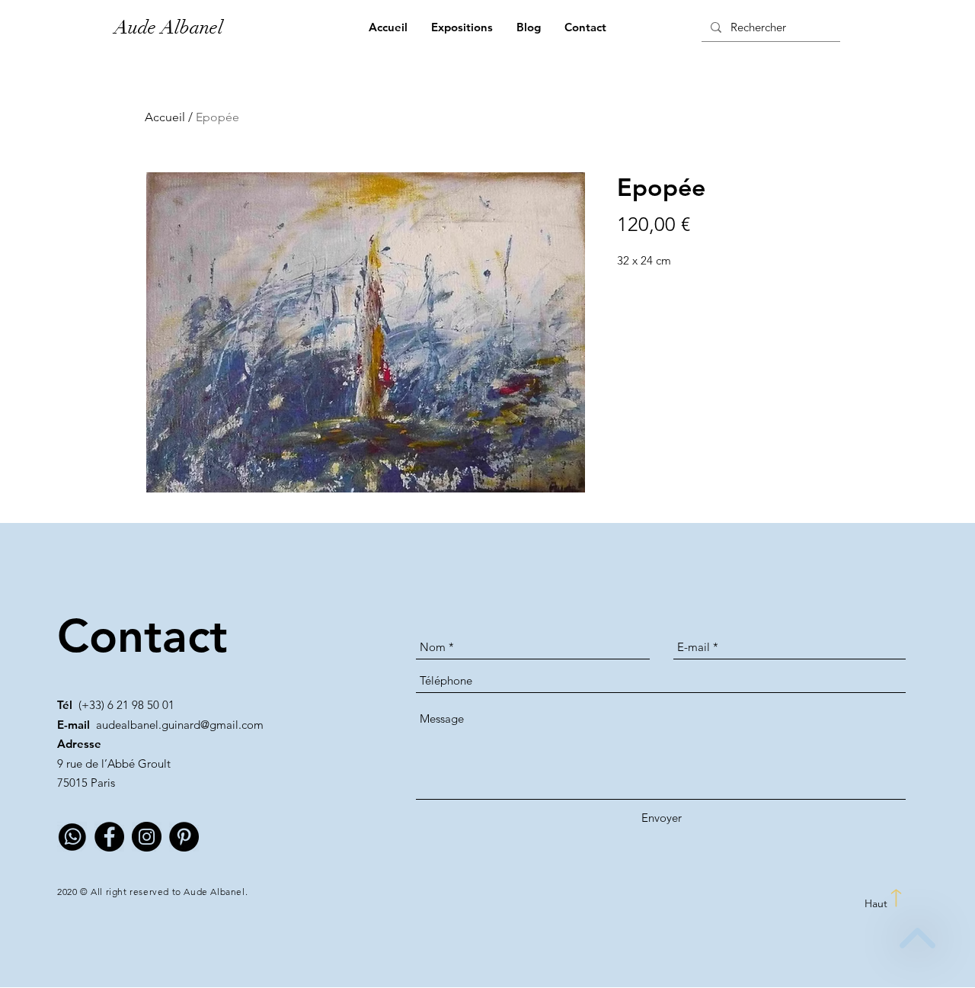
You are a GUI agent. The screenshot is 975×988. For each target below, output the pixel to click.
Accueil (165, 117)
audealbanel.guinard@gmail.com (180, 724)
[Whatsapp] (72, 837)
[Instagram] (146, 837)
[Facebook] (109, 837)
